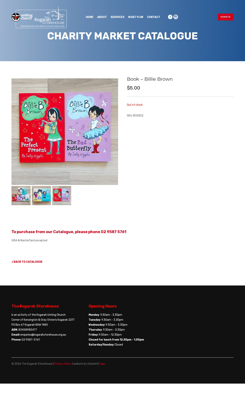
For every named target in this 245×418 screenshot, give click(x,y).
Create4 (92, 363)
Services (117, 17)
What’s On (135, 17)
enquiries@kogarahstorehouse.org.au (43, 334)
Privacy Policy (63, 363)
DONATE (226, 17)
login (102, 363)
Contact (153, 17)
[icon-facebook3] (170, 17)
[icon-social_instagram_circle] (175, 17)
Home (89, 17)
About (102, 17)
